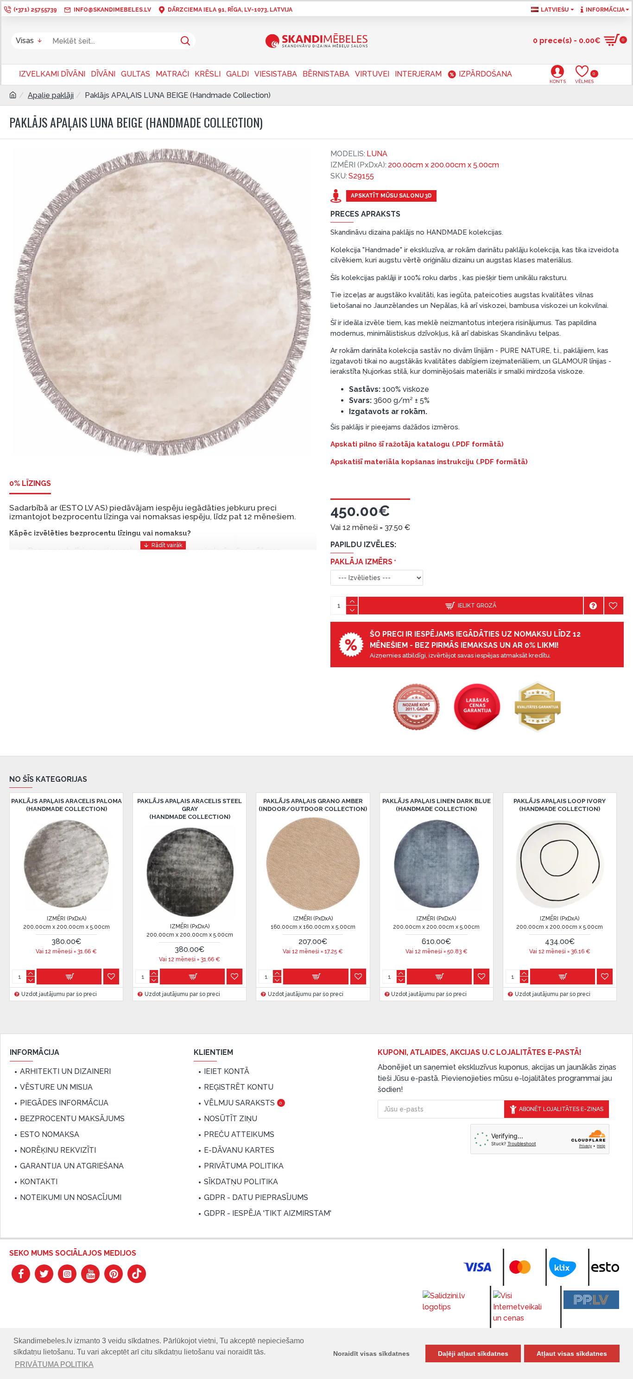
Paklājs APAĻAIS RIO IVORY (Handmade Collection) (415, 805)
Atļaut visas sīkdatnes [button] (572, 1353)
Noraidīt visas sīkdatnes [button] (371, 1353)
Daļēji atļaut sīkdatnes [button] (473, 1353)
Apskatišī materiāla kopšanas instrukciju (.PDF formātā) (429, 462)
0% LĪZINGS (30, 483)
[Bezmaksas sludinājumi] (591, 1299)
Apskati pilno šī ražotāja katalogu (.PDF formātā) (417, 444)
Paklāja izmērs (361, 561)
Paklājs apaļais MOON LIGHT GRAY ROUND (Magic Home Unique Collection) (292, 809)
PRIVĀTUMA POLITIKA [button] (54, 1364)
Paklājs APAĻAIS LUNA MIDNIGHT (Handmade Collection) (169, 805)
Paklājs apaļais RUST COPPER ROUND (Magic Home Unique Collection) (539, 809)
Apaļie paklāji (51, 95)
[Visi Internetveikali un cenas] (521, 1307)
